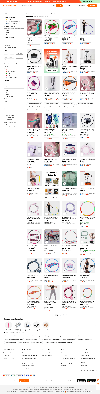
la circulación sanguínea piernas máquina (50, 339)
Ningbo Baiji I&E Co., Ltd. (49, 42)
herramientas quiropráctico (39, 336)
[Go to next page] (68, 315)
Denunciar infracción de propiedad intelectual (69, 364)
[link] (98, 380)
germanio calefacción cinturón (52, 103)
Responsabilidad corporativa (9, 358)
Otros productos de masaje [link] (60, 13)
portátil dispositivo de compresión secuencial (56, 106)
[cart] (74, 5)
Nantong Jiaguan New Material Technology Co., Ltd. (34, 193)
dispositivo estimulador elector (34, 103)
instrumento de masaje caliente (85, 339)
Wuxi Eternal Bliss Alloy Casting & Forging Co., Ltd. (52, 252)
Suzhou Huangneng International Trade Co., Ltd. (34, 252)
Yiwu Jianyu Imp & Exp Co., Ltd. (51, 308)
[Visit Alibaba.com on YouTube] (93, 371)
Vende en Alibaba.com (86, 352)
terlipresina (30, 110)
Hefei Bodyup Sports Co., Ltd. (68, 137)
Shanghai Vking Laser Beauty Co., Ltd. (52, 137)
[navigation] (14, 164)
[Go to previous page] (53, 315)
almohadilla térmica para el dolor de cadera (79, 106)
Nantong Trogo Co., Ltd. (67, 252)
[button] (54, 5)
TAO (61, 387)
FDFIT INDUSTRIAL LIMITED (68, 223)
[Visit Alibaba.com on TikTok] (96, 371)
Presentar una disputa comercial (68, 358)
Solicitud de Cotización (47, 355)
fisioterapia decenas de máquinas (35, 106)
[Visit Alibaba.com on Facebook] (81, 371)
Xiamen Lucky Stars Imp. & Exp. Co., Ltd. (52, 98)
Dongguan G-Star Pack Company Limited (69, 164)
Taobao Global (56, 387)
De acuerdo (19, 53)
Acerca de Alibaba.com (8, 349)
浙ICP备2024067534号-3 (87, 391)
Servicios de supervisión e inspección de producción (28, 364)
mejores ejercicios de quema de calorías (14, 339)
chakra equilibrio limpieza (72, 336)
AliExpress (29, 387)
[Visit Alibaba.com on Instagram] (90, 371)
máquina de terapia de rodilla (69, 339)
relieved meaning (50, 342)
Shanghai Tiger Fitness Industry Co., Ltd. (69, 280)
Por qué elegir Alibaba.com (9, 352)
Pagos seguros (25, 352)
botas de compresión (24, 342)
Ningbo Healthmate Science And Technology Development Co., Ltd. (69, 71)
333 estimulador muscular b (68, 103)
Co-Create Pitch (6, 355)
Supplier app (54, 380)
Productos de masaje (47, 13)
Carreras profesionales (8, 361)
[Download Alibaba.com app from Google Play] (92, 380)
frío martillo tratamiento (32, 339)
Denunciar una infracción (67, 368)
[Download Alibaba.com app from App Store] (81, 380)
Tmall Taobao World (42, 387)
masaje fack (51, 110)
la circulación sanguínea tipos (23, 336)
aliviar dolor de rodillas (37, 342)
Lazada (50, 387)
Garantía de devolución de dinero (29, 355)
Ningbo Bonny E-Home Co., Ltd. (34, 135)
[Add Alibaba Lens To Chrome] (24, 380)
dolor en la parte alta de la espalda (65, 342)
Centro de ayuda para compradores (69, 352)
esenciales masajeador (11, 342)
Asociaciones (84, 365)
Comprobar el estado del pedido (88, 358)
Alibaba (27, 13)
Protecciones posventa (27, 361)
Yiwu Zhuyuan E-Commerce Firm (34, 280)
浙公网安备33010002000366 (74, 391)
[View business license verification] (63, 392)
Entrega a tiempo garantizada (29, 358)
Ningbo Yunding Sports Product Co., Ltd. (69, 307)
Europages (71, 387)
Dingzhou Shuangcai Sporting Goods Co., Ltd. (87, 224)
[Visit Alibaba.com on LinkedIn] (84, 371)
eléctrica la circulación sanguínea (56, 336)
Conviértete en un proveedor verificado (87, 361)
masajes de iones (41, 110)
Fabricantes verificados (47, 352)
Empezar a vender (85, 355)
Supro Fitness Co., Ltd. (32, 166)
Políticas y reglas (26, 368)
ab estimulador (9, 336)
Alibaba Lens (10, 380)
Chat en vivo (64, 355)
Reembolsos (64, 361)
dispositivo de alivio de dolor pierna (85, 103)
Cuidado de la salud (36, 13)
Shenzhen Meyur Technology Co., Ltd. (34, 223)
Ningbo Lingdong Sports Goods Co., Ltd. (87, 98)
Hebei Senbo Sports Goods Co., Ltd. (87, 307)
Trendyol (66, 387)
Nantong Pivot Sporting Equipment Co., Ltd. (69, 194)
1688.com (35, 387)
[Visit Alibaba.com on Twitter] (87, 371)
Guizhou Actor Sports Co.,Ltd (33, 44)
